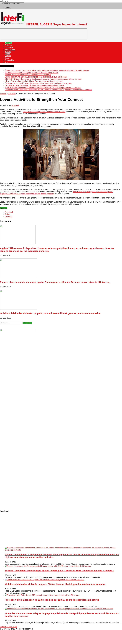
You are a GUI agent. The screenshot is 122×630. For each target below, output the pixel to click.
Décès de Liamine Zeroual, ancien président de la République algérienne (36, 77)
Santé (7, 54)
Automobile (9, 60)
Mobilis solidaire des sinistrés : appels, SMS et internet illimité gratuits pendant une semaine (50, 313)
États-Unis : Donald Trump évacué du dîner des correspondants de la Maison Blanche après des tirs (47, 70)
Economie (9, 47)
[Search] (1, 1)
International (10, 49)
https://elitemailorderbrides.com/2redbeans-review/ (44, 112)
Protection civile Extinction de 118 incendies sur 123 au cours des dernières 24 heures (52, 600)
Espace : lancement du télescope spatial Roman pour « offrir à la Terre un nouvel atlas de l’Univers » (54, 282)
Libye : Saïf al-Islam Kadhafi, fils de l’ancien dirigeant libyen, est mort (34, 81)
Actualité (8, 43)
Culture (8, 56)
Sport (7, 58)
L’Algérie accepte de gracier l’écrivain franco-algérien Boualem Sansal (34, 85)
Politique (8, 45)
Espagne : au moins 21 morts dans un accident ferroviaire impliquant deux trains (38, 83)
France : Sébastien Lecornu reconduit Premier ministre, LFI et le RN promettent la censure (43, 88)
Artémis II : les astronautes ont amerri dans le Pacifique (28, 75)
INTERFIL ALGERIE (8, 627)
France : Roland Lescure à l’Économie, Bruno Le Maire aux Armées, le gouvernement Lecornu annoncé (48, 90)
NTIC (7, 62)
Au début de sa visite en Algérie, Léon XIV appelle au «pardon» (31, 73)
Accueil (3, 94)
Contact (8, 8)
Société (8, 52)
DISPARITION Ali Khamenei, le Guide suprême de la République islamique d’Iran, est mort (43, 79)
